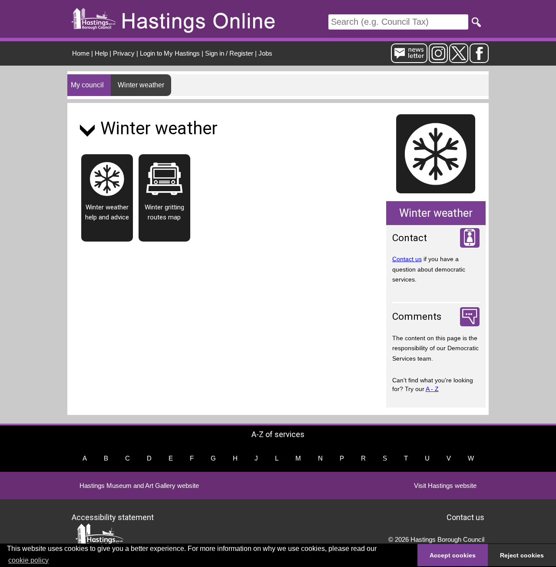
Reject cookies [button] (522, 555)
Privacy (124, 53)
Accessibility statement (113, 516)
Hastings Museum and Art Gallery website (139, 485)
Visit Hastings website (445, 485)
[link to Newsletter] (409, 59)
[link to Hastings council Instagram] (438, 59)
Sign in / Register (229, 53)
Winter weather (141, 85)
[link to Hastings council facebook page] (479, 59)
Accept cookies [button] (453, 555)
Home (80, 53)
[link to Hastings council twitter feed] (458, 59)
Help (101, 53)
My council (87, 85)
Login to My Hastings (170, 53)
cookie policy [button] (28, 560)
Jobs (265, 53)
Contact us (407, 258)
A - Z (432, 388)
